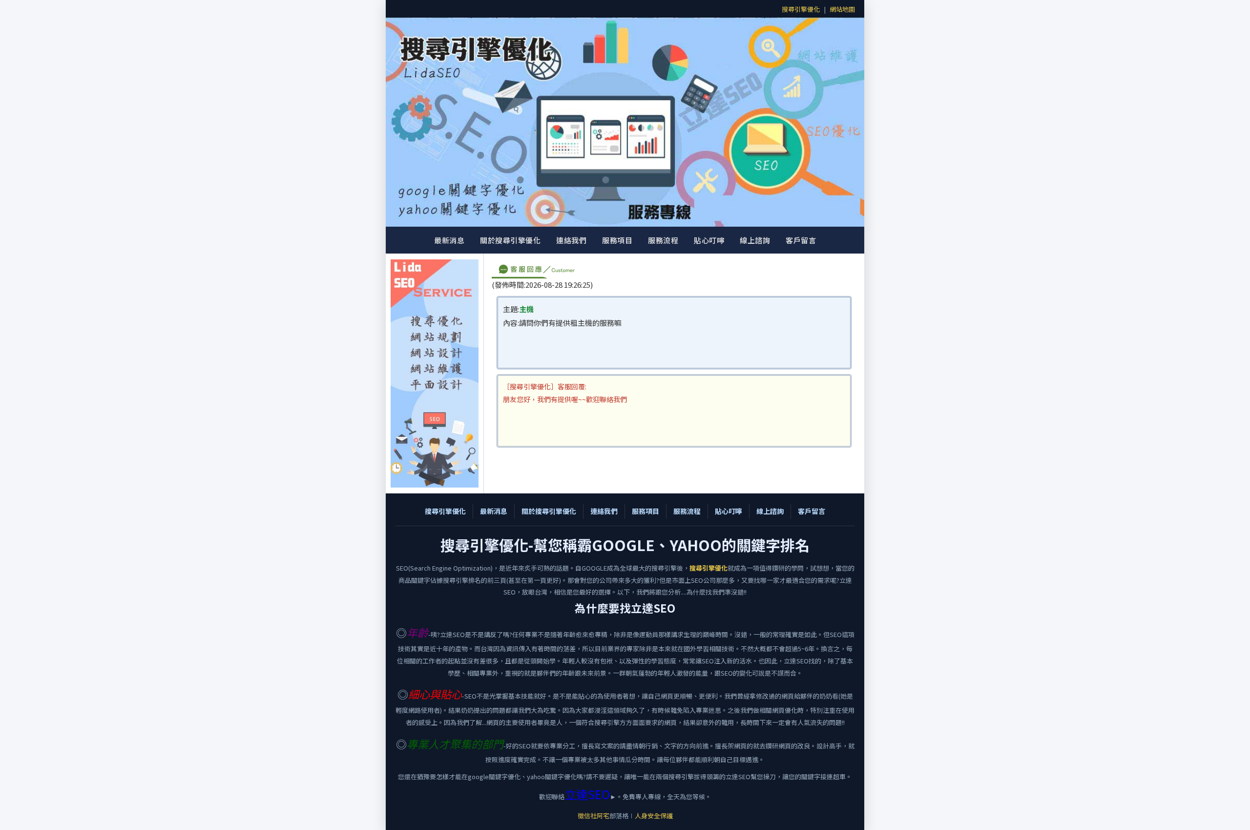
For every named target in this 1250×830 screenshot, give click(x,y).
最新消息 (449, 240)
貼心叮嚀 (709, 240)
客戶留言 (801, 240)
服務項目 (617, 240)
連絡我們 (571, 240)
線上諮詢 (755, 240)
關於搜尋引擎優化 (510, 240)
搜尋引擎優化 (801, 9)
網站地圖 (842, 9)
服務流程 (663, 240)
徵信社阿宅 (593, 815)
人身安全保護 (654, 815)
